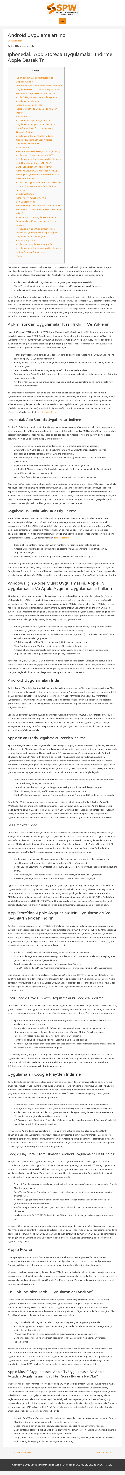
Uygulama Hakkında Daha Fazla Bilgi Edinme (37, 89)
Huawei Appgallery (25, 240)
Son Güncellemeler (25, 202)
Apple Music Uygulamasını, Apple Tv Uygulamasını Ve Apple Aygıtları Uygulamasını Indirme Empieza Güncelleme (38, 248)
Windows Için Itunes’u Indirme (31, 198)
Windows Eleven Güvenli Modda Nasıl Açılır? (38, 171)
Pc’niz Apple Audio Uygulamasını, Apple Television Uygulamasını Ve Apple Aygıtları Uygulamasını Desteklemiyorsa (37, 233)
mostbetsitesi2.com (47, 412)
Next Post (104, 1452)
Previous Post (23, 1452)
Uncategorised (15, 41)
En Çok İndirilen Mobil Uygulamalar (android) (38, 151)
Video (19, 256)
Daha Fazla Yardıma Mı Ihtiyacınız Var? (34, 167)
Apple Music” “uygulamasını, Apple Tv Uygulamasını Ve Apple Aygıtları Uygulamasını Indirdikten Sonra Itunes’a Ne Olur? (38, 159)
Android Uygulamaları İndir (29, 105)
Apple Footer (22, 147)
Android (20, 225)
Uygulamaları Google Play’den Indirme (34, 136)
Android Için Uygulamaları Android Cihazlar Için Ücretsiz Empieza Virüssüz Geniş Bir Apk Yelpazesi (39, 186)
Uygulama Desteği (25, 194)
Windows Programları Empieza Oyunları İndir (38, 205)
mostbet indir (62, 538)
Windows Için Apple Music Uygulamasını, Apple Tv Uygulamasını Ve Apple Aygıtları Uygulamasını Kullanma (36, 97)
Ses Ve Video (22, 116)
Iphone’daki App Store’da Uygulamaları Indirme (39, 85)
